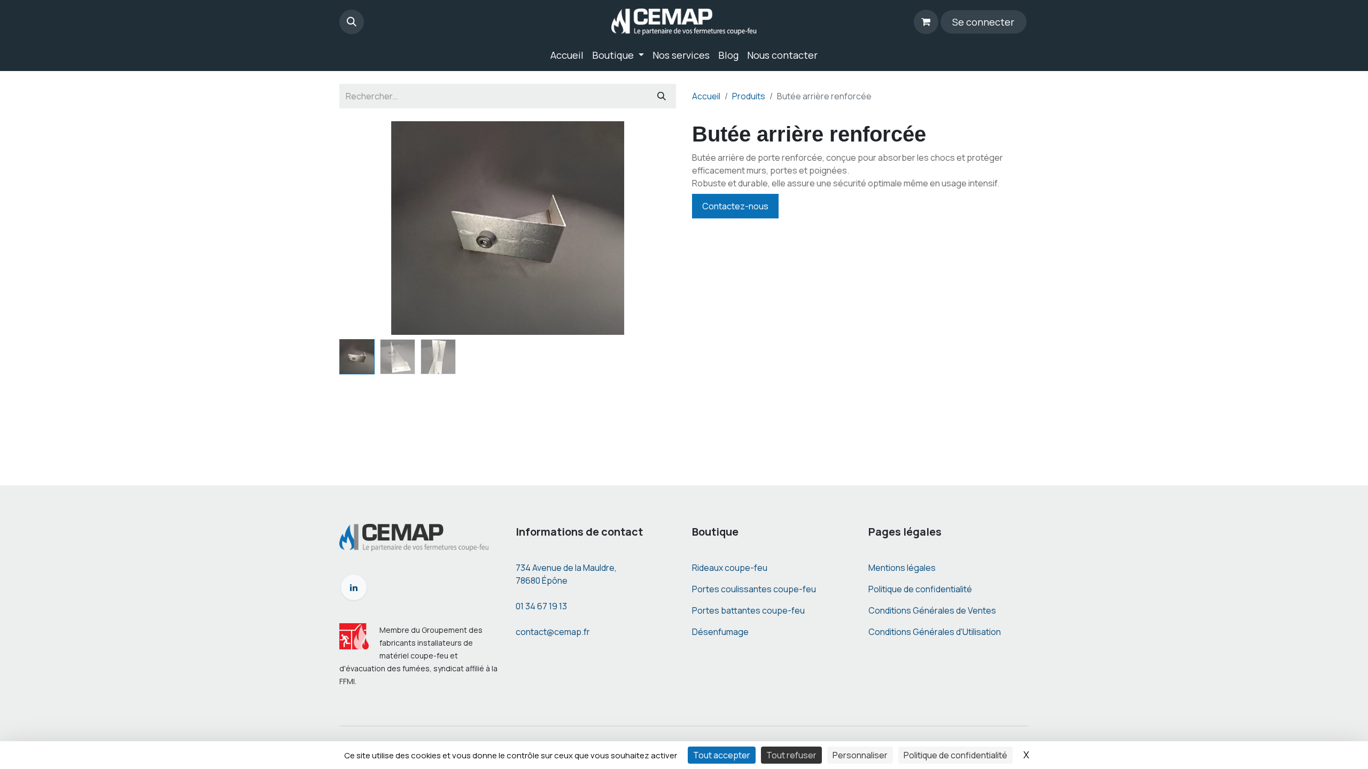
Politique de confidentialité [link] (955, 755)
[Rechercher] (661, 96)
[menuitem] (567, 55)
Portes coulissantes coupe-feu (754, 589)
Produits (748, 96)
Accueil (706, 96)
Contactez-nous (735, 206)
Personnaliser (860, 755)
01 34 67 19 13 (541, 606)
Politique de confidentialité (920, 589)
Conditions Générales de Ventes (932, 610)
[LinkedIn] (354, 587)
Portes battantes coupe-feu (748, 610)
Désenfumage (720, 632)
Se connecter (983, 21)
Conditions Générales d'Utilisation (934, 632)
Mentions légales (902, 568)
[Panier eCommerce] (926, 22)
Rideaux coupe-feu (729, 568)
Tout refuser (791, 755)
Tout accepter (721, 755)
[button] (351, 22)
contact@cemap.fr (553, 632)
